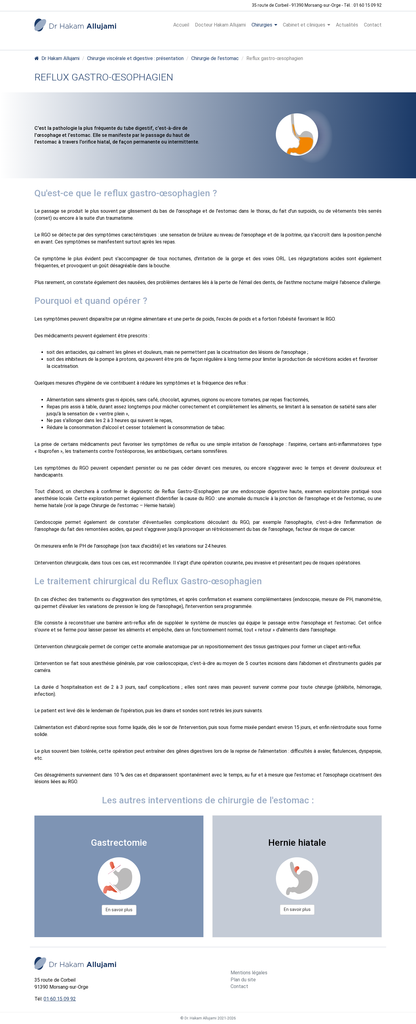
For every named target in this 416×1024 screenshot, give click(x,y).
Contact (373, 25)
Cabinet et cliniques (304, 25)
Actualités (347, 25)
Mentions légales (249, 973)
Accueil (181, 25)
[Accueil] (75, 25)
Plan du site (243, 980)
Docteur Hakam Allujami (220, 25)
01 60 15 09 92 (60, 999)
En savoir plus (119, 909)
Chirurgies (262, 25)
